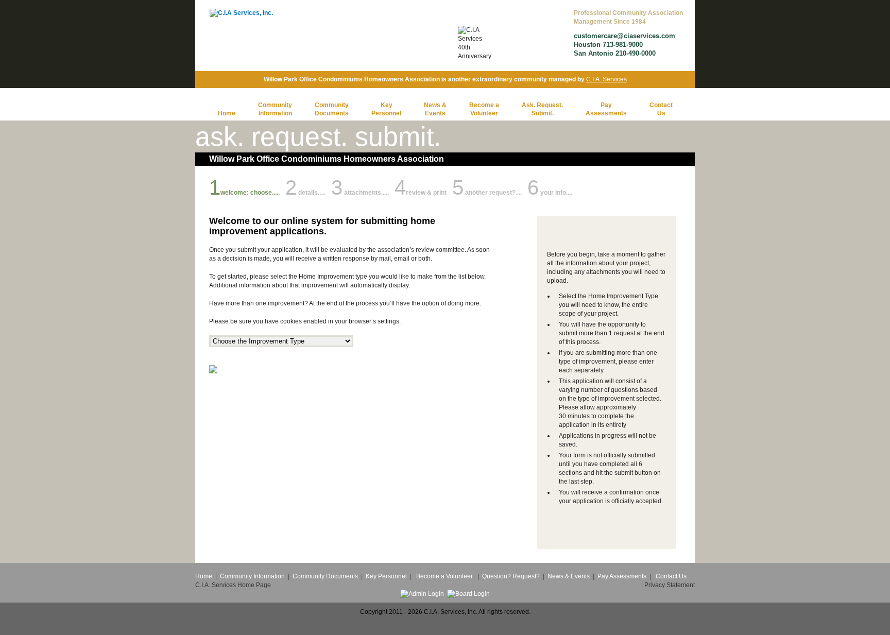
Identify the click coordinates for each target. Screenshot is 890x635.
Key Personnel (386, 576)
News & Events (568, 576)
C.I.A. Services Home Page (233, 585)
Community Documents (325, 576)
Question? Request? (511, 576)
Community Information (252, 576)
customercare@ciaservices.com (624, 36)
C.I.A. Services (606, 79)
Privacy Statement (669, 585)
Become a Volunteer (444, 576)
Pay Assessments (621, 576)
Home (226, 113)
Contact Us (671, 576)
